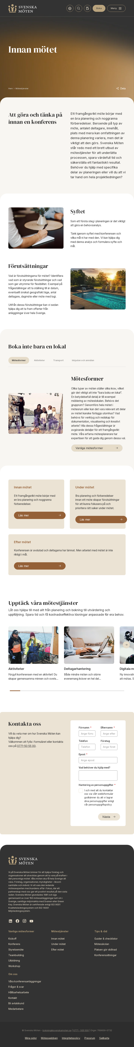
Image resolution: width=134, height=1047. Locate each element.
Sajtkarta (104, 1038)
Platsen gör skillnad (105, 949)
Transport (58, 360)
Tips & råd (100, 931)
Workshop (14, 966)
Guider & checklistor (106, 938)
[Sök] (78, 8)
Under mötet (84, 487)
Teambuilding (16, 955)
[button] (126, 644)
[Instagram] (24, 921)
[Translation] (69, 8)
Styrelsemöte (16, 949)
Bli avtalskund (16, 1003)
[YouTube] (31, 921)
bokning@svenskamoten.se (57, 1030)
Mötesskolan (101, 944)
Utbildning (14, 960)
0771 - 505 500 (81, 1030)
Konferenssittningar (105, 955)
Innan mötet (23, 487)
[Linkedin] (10, 921)
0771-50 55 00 (26, 746)
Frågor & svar (16, 986)
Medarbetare (16, 1008)
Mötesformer (19, 360)
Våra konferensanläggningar (24, 981)
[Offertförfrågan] (87, 8)
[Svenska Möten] (22, 8)
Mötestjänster (22, 88)
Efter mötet (22, 542)
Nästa (106, 817)
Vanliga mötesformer (89, 448)
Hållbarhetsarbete (18, 992)
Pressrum (89, 1038)
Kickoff (12, 938)
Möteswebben (49, 1038)
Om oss (12, 974)
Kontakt (12, 997)
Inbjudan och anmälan (83, 360)
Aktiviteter (39, 360)
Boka (99, 8)
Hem (10, 88)
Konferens (14, 944)
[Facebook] (17, 921)
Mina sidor (31, 1038)
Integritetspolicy (71, 1038)
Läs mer (23, 515)
